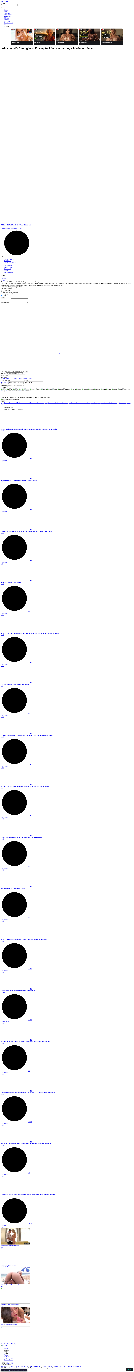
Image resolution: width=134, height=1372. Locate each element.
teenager (68, 403)
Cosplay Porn (77, 1366)
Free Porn (53, 1366)
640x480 (14, 378)
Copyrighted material (9, 294)
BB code (3, 373)
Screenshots (7, 269)
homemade (123, 403)
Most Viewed (8, 14)
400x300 (3, 378)
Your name (4, 385)
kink (72, 403)
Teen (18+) (44, 403)
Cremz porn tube (18, 1366)
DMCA (6, 1356)
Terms (6, 1355)
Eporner (6, 19)
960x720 (19, 378)
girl (91, 403)
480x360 (8, 378)
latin (75, 403)
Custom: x (28, 378)
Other (4, 295)
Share (6, 270)
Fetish (29, 403)
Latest (6, 11)
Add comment (5, 382)
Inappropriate (7, 290)
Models (6, 18)
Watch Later (7, 261)
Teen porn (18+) (28, 1366)
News (6, 24)
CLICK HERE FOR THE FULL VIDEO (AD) (16, 225)
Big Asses (3, 1366)
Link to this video (6, 371)
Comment (3, 387)
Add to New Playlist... (10, 262)
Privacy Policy (8, 1360)
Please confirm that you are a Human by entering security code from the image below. (25, 397)
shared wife (109, 403)
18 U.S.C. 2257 (8, 1358)
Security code (15, 399)
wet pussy (96, 403)
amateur (82, 403)
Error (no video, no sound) (10, 292)
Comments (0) (8, 272)
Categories (7, 16)
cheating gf (116, 403)
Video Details (8, 265)
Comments (12, 382)
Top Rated (7, 13)
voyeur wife (102, 403)
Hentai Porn (69, 1366)
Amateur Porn (37, 1366)
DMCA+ (129, 1369)
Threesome (51, 403)
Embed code (4, 375)
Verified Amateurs (60, 403)
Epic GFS (10, 1363)
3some (78, 403)
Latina (39, 403)
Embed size (4, 377)
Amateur (13, 403)
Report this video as (6, 288)
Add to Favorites (9, 259)
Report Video (8, 267)
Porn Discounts (8, 23)
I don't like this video (16, 228)
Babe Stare (10, 1366)
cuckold (87, 403)
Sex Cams (7, 21)
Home (6, 10)
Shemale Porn (46, 1366)
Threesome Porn (61, 1366)
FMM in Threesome (22, 403)
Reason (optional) (6, 302)
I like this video (5, 228)
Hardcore (34, 403)
